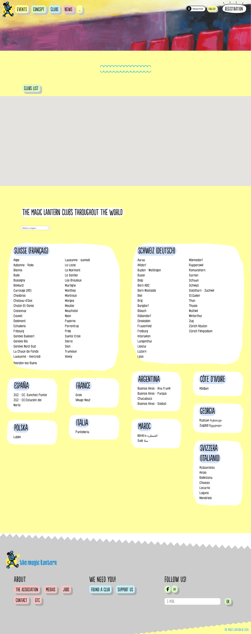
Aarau (141, 260)
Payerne (70, 321)
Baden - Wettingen (149, 270)
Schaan (194, 280)
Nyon (68, 316)
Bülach (142, 311)
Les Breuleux (73, 280)
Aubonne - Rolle (24, 265)
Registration (234, 9)
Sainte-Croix (72, 336)
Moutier (70, 305)
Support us (125, 590)
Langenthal (145, 341)
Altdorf (142, 265)
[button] (212, 8)
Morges (69, 300)
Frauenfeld (145, 326)
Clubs (54, 10)
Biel (140, 295)
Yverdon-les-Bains (25, 363)
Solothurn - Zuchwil (201, 290)
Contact (21, 600)
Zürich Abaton (198, 326)
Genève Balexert (24, 336)
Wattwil (193, 311)
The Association (27, 590)
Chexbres (20, 295)
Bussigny (19, 280)
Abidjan (204, 388)
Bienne (18, 270)
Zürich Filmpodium (200, 331)
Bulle (17, 275)
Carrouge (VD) (22, 290)
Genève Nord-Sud (25, 346)
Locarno (204, 488)
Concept (38, 10)
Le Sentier (71, 275)
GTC (37, 600)
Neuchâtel (71, 311)
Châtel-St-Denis (24, 305)
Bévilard (19, 285)
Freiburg (143, 331)
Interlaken (144, 336)
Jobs (66, 590)
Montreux (71, 295)
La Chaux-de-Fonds (26, 351)
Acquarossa (207, 467)
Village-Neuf (83, 400)
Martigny (70, 285)
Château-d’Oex (23, 300)
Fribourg (19, 331)
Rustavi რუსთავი (210, 420)
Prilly (68, 331)
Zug (191, 321)
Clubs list (31, 88)
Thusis (193, 305)
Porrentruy (72, 326)
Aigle (16, 260)
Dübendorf (144, 316)
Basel (141, 275)
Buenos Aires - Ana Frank (154, 388)
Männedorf (196, 260)
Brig (140, 300)
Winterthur (195, 316)
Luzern (142, 351)
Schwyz (194, 285)
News (68, 10)
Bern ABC (144, 285)
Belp (140, 280)
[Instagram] (174, 589)
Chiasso (204, 482)
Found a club (100, 590)
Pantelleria (82, 432)
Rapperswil (196, 265)
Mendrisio (205, 498)
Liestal (142, 346)
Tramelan (71, 351)
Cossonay (20, 311)
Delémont (20, 321)
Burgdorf (143, 305)
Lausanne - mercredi (27, 356)
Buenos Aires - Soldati (152, 403)
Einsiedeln (144, 321)
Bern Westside (147, 290)
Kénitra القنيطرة (148, 435)
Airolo (202, 472)
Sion (67, 346)
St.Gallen (194, 295)
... (80, 10)
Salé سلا (143, 440)
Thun (192, 300)
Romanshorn (197, 270)
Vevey (68, 356)
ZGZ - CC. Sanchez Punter (30, 395)
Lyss (141, 356)
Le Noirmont (72, 270)
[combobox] (35, 228)
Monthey (70, 290)
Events (22, 10)
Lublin (17, 437)
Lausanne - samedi (77, 260)
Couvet (18, 316)
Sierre (69, 341)
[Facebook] (168, 589)
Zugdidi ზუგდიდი (210, 425)
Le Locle (70, 265)
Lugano (204, 493)
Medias (50, 590)
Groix (79, 395)
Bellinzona (205, 477)
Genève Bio (21, 341)
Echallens (20, 326)
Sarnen (193, 275)
